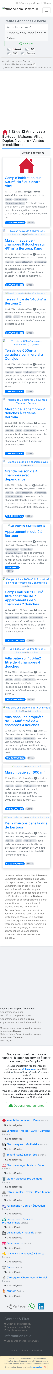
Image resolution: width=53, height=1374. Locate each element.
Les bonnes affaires (16, 1341)
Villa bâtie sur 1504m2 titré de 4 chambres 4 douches (23, 662)
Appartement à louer (11, 1012)
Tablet (25, 1350)
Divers (14, 1267)
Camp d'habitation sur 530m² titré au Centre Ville (23, 182)
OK (44, 1367)
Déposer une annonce (28, 1105)
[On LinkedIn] (41, 1306)
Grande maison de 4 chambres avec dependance (21, 475)
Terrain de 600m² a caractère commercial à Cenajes (24, 354)
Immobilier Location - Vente (27, 1120)
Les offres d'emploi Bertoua (15, 1015)
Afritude (15, 1290)
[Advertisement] (26, 99)
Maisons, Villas (7, 1040)
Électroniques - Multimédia (26, 1144)
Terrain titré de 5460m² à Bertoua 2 (25, 301)
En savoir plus (36, 1367)
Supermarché (18, 1243)
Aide (48, 3)
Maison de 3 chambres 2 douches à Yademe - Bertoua (25, 413)
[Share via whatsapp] (31, 1306)
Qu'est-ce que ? (30, 3)
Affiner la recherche (33, 152)
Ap (39, 1022)
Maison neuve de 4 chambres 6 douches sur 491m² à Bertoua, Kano (25, 244)
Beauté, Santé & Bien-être (26, 1154)
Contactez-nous (14, 1327)
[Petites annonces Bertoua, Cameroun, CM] (20, 10)
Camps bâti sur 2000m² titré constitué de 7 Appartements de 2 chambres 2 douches (24, 598)
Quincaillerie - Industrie (24, 1232)
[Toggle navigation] (46, 10)
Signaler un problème (16, 1330)
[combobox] (26, 32)
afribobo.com (29, 1069)
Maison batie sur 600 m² (25, 772)
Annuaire (34, 1341)
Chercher (28, 43)
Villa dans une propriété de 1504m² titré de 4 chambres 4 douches (24, 721)
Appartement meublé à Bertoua (23, 534)
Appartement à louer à (17, 1018)
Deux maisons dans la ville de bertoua (26, 825)
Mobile (14, 1350)
